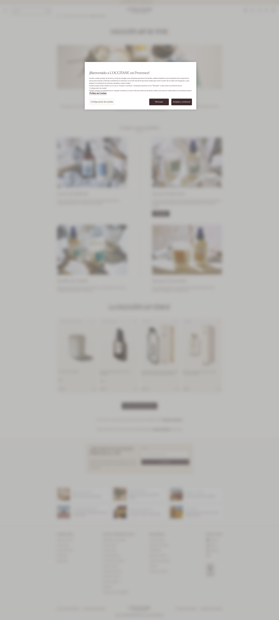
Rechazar (159, 102)
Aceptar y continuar (181, 102)
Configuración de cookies (102, 102)
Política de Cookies (98, 93)
